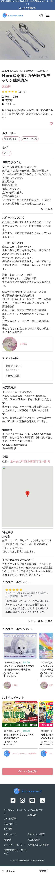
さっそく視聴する (27, 8)
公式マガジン (10, 824)
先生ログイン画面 (36, 834)
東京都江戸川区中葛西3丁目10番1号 (30, 462)
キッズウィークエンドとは (15, 811)
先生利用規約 (34, 840)
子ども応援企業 (35, 810)
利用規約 (8, 840)
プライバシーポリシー (14, 845)
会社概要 (8, 829)
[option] (27, 44)
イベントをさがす (27, 772)
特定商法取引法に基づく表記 (15, 852)
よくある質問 (10, 818)
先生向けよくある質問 (38, 845)
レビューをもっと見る (40, 621)
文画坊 (6, 86)
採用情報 (32, 815)
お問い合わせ (10, 834)
